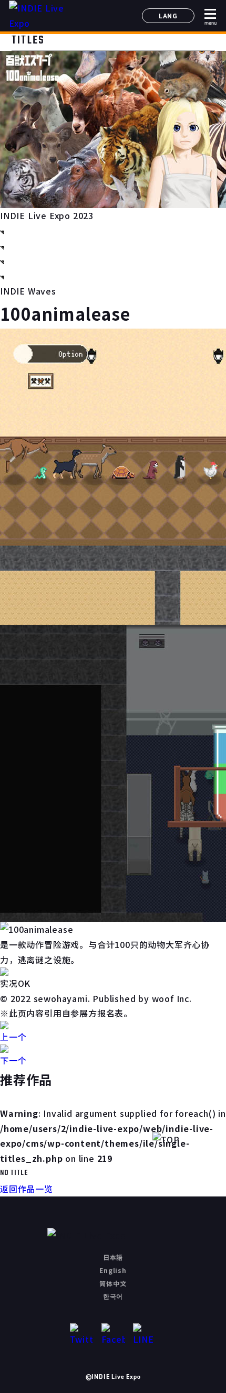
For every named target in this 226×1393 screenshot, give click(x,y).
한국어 (113, 1295)
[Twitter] (82, 1335)
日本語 (113, 1257)
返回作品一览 (26, 1188)
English (113, 1270)
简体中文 (112, 1283)
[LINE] (145, 1335)
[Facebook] (113, 1335)
